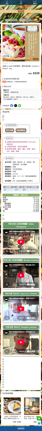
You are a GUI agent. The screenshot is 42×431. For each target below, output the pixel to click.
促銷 (4, 81)
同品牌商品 (21, 130)
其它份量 (9, 130)
